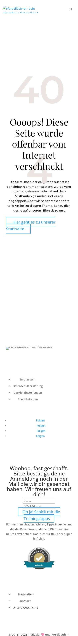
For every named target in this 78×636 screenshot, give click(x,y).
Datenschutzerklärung (28, 386)
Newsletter (25, 594)
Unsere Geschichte (25, 607)
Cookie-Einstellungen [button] (28, 392)
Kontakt (25, 601)
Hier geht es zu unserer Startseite (30, 225)
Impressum (27, 379)
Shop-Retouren (28, 399)
